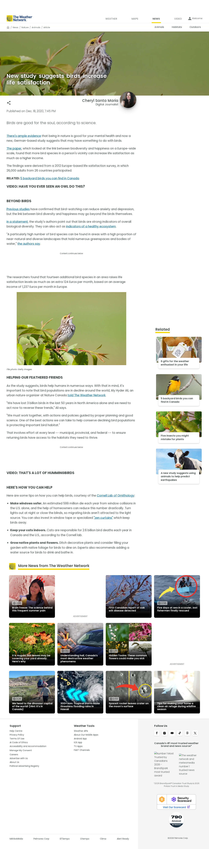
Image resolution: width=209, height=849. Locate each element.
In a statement (17, 222)
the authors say (28, 244)
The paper (14, 148)
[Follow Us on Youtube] (172, 733)
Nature (25, 27)
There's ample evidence (24, 136)
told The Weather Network (86, 395)
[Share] (9, 103)
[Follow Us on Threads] (187, 733)
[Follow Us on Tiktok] (180, 733)
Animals (36, 27)
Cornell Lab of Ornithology (115, 496)
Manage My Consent (21, 750)
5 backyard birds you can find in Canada (49, 178)
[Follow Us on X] (195, 733)
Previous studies (18, 209)
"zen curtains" (103, 518)
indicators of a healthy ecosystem (91, 226)
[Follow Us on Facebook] (157, 733)
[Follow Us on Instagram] (164, 733)
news (15, 27)
